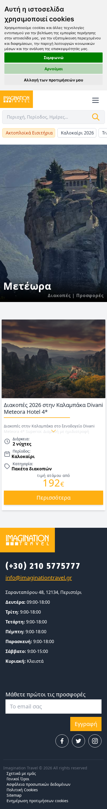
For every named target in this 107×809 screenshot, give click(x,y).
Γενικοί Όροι (18, 778)
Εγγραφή (86, 724)
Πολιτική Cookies (22, 789)
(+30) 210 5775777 (43, 566)
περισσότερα (53, 497)
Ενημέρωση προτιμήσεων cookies (37, 800)
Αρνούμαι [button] (53, 68)
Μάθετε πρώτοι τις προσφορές (45, 694)
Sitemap (14, 795)
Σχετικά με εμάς (21, 773)
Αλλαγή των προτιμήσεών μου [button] (53, 80)
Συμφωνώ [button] (54, 57)
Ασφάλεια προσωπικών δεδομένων (39, 784)
